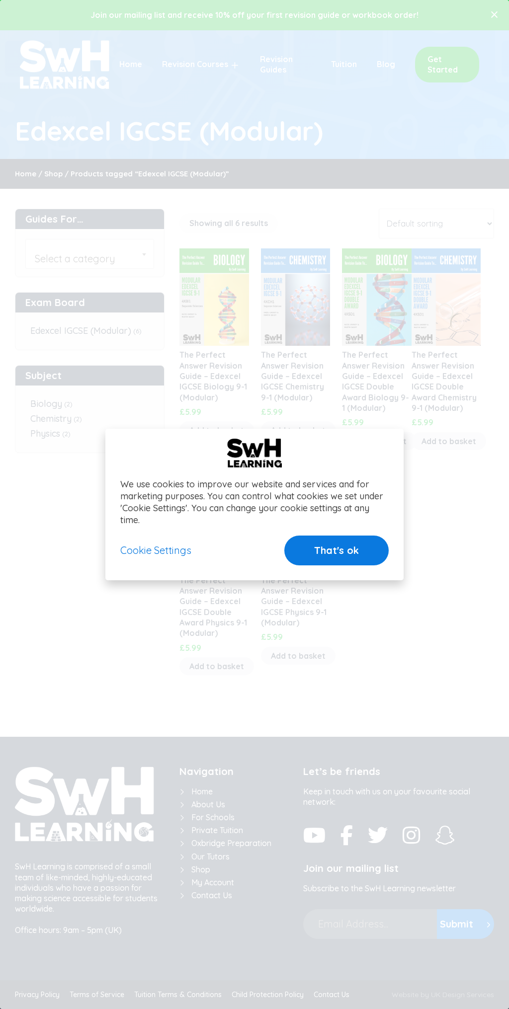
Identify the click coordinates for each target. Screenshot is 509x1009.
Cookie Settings (155, 550)
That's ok (336, 550)
